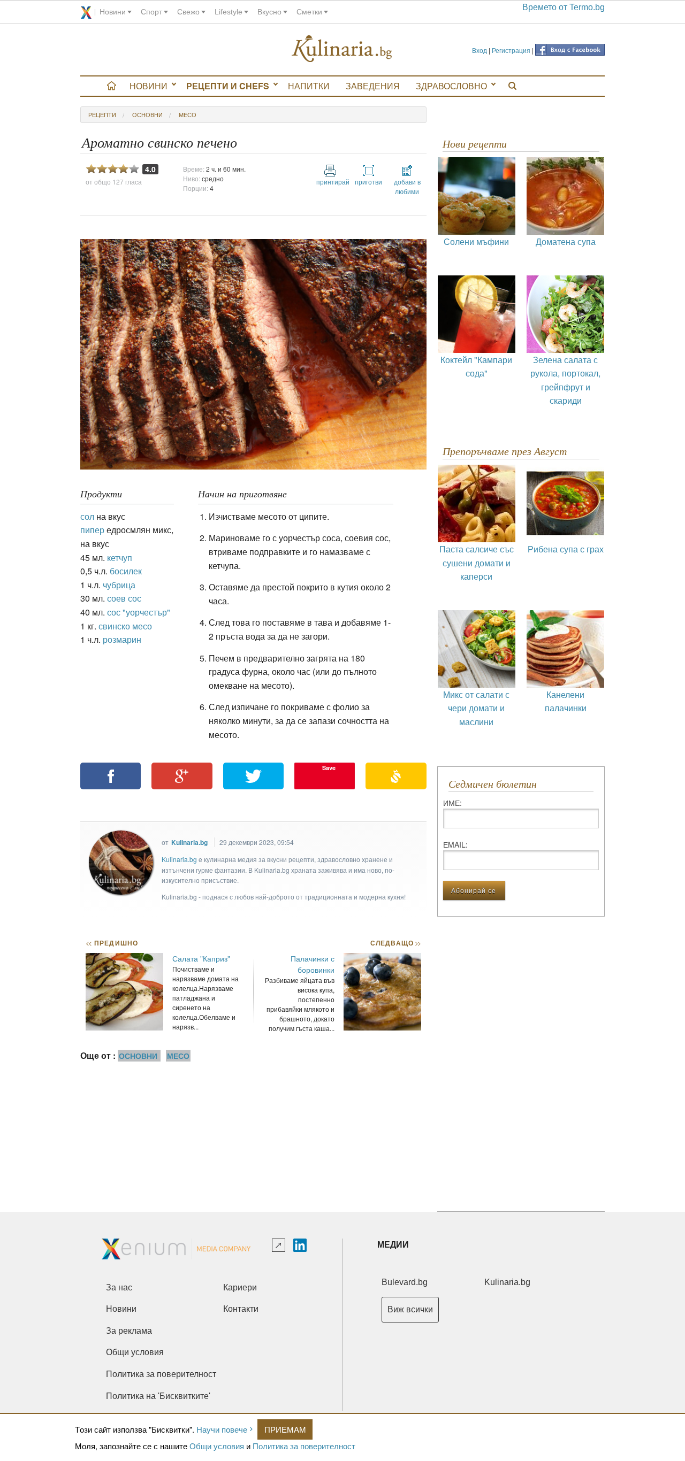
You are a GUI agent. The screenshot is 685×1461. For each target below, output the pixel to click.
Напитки (309, 86)
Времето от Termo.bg (563, 7)
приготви (368, 181)
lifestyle (228, 11)
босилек (126, 571)
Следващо (395, 943)
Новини (149, 86)
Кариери (240, 1287)
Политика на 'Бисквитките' (158, 1396)
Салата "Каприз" (201, 958)
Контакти (240, 1308)
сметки (309, 11)
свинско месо (125, 626)
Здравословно (451, 86)
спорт (151, 11)
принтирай (330, 181)
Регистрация (511, 50)
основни (147, 114)
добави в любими (407, 186)
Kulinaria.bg (189, 842)
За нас (119, 1287)
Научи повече (221, 1429)
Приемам (285, 1429)
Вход (479, 50)
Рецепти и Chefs (227, 86)
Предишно (112, 943)
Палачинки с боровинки (312, 964)
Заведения (373, 86)
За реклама (129, 1330)
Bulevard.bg (405, 1282)
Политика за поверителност (304, 1445)
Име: (452, 802)
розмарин (122, 639)
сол (87, 516)
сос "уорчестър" (138, 612)
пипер (92, 530)
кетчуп (119, 557)
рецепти (102, 114)
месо (187, 114)
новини (113, 11)
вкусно (269, 11)
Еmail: (455, 844)
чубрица (119, 585)
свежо (188, 11)
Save (329, 768)
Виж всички (410, 1309)
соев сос (124, 598)
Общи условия (216, 1445)
